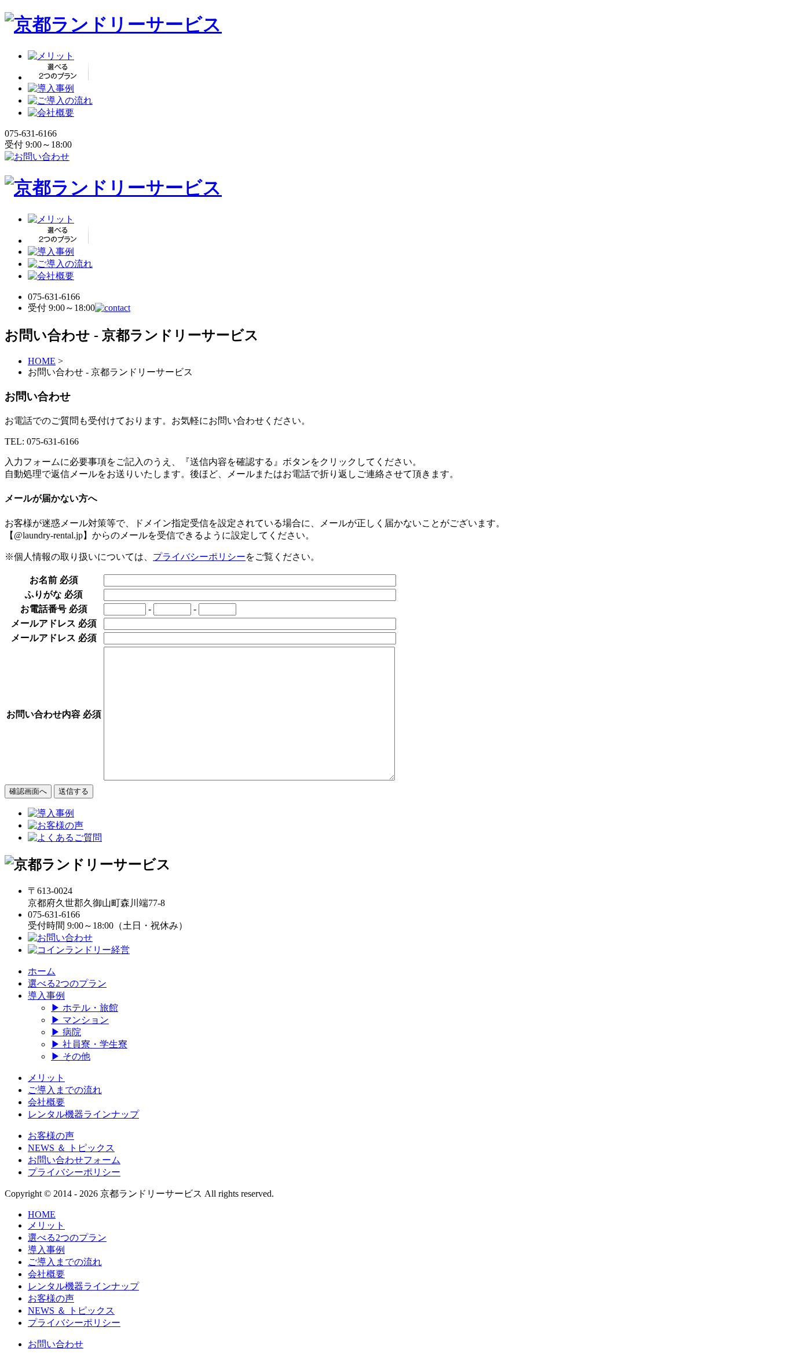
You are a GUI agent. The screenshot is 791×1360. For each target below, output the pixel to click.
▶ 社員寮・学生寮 (89, 1044)
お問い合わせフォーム (74, 1160)
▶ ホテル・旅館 (84, 1008)
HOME (42, 361)
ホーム (42, 971)
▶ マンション (80, 1020)
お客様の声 (51, 1136)
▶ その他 (70, 1056)
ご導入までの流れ (65, 1090)
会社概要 (46, 1102)
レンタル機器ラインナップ (83, 1114)
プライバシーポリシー (199, 557)
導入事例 (46, 995)
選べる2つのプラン (67, 983)
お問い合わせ (55, 1344)
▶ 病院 (66, 1032)
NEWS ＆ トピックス (71, 1148)
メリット (46, 1078)
